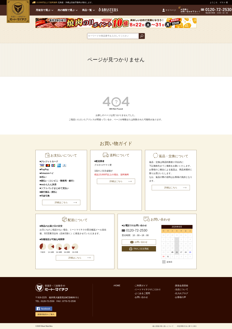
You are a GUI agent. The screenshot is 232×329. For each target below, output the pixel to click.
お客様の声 (180, 297)
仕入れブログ (181, 293)
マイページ (170, 10)
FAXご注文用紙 (141, 249)
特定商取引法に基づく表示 (187, 326)
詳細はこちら (61, 202)
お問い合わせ (141, 242)
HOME (117, 285)
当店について (181, 289)
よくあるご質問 (142, 293)
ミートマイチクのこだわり (148, 289)
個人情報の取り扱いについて (163, 326)
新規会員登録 (181, 285)
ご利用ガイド (141, 285)
